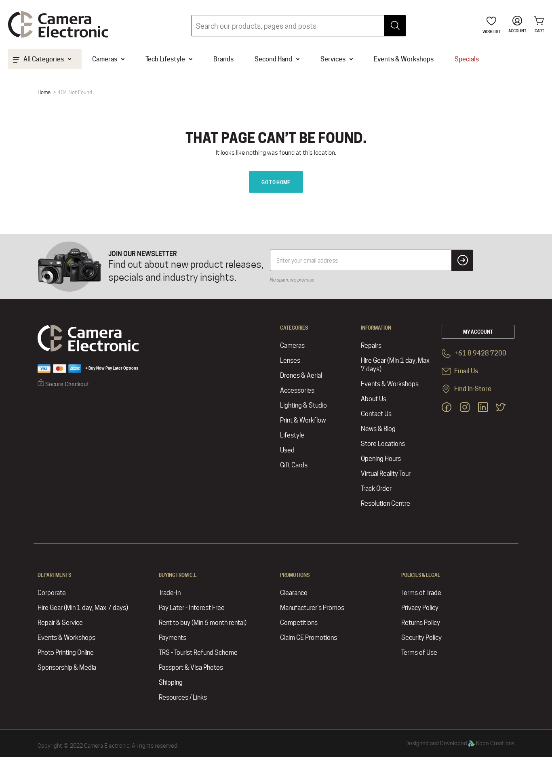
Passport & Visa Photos (191, 667)
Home (44, 92)
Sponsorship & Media (67, 667)
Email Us (465, 371)
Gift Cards (294, 465)
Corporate (52, 593)
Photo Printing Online (66, 652)
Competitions (299, 623)
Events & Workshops (390, 384)
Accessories (297, 390)
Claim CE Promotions (308, 637)
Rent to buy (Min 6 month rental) (203, 623)
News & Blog (378, 429)
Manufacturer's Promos (312, 608)
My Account (478, 332)
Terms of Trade (421, 593)
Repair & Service (60, 623)
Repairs (371, 345)
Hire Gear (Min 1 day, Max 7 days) (395, 365)
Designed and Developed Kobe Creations (459, 743)
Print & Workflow (303, 420)
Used (287, 450)
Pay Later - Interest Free (192, 608)
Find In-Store (472, 389)
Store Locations (383, 444)
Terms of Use (419, 652)
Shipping (171, 682)
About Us (373, 399)
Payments (172, 637)
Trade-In (170, 593)
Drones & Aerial (301, 375)
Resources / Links (183, 697)
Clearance (294, 593)
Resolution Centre (385, 503)
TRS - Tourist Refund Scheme (198, 652)
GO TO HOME (276, 182)
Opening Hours (381, 459)
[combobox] (299, 25)
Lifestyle (292, 435)
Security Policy (421, 637)
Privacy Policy (419, 608)
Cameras (292, 345)
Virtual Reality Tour (386, 473)
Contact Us (376, 414)
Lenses (290, 360)
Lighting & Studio (303, 405)
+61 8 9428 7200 (479, 353)
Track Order (376, 488)
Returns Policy (420, 623)
